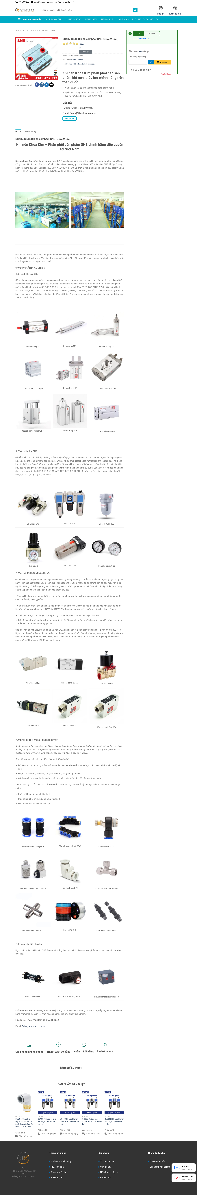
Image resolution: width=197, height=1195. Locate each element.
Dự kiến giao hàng (141, 38)
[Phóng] (19, 77)
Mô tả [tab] (18, 132)
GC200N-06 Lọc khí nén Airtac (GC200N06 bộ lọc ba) (114, 1121)
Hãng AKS (123, 19)
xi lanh (79, 64)
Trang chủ (55, 19)
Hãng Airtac (74, 19)
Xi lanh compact (49, 31)
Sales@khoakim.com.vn (33, 1026)
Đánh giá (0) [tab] (30, 132)
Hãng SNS (107, 19)
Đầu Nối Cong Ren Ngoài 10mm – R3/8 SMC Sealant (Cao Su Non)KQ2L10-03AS (24, 1123)
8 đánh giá (81, 44)
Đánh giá (85, 52)
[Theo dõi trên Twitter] (46, 84)
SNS (74, 64)
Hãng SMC (91, 19)
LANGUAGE (178, 2)
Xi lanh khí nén (33, 31)
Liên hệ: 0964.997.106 (145, 19)
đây (140, 51)
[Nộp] (135, 10)
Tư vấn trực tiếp (141, 70)
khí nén (69, 64)
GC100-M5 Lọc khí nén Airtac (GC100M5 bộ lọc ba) (47, 1121)
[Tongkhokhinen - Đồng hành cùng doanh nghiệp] (25, 10)
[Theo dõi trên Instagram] (41, 84)
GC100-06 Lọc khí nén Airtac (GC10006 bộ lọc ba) (69, 1121)
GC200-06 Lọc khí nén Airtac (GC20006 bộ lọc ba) (92, 1121)
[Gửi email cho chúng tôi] (51, 84)
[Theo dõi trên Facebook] (37, 84)
